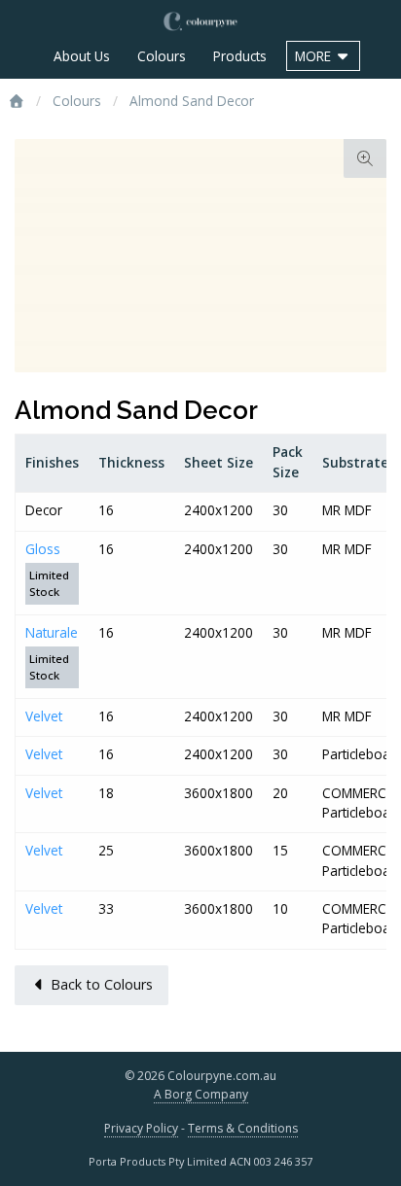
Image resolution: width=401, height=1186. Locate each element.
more (315, 56)
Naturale (51, 632)
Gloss (42, 549)
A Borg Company (201, 1094)
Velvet (43, 716)
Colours (161, 56)
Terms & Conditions (243, 1128)
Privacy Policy (141, 1128)
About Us (82, 56)
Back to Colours (100, 984)
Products (240, 56)
